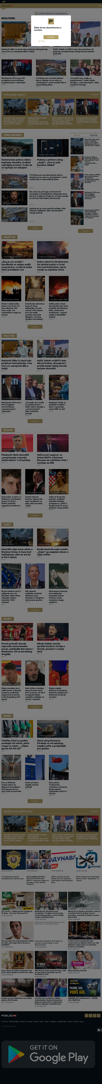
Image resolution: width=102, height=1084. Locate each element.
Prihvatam (51, 37)
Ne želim (41, 41)
